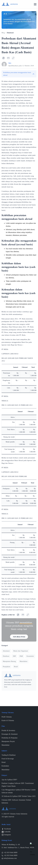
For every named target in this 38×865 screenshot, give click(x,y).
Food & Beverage (8, 759)
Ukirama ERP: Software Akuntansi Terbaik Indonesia (16, 801)
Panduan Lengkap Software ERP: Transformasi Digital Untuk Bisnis (18, 784)
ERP (14, 656)
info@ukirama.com (10, 858)
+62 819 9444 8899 (10, 852)
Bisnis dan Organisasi (20, 651)
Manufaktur (23, 661)
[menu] (35, 4)
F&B (21, 656)
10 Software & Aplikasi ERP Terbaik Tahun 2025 (18, 796)
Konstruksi (30, 656)
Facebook (7, 829)
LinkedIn (7, 832)
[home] (10, 4)
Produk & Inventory (8, 730)
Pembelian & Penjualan (9, 738)
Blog (3, 33)
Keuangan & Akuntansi (10, 734)
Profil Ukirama (7, 717)
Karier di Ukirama (8, 720)
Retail (16, 666)
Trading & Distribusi (9, 755)
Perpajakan (6, 666)
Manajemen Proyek (8, 741)
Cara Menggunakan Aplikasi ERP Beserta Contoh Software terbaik (18, 791)
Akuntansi (10, 33)
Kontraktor (5, 766)
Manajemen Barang (9, 661)
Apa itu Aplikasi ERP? (9, 780)
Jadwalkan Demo (19, 637)
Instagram (7, 835)
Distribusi (6, 656)
